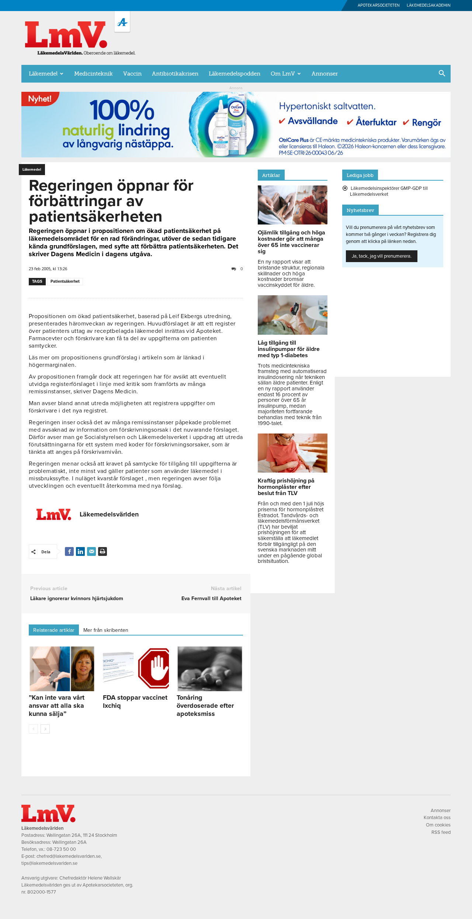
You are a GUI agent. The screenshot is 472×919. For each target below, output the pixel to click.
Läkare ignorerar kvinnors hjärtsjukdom (76, 598)
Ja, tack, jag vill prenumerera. (382, 256)
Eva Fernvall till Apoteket (211, 598)
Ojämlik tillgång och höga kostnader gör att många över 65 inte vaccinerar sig (291, 242)
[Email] (91, 551)
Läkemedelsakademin (429, 5)
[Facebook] (69, 551)
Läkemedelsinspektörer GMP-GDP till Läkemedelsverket (389, 191)
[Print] (102, 551)
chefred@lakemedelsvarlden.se (69, 856)
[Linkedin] (80, 551)
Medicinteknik (93, 73)
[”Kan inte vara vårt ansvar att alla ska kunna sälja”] (62, 668)
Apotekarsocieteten (379, 5)
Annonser (325, 73)
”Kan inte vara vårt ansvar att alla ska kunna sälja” (56, 705)
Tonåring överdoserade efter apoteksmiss (205, 705)
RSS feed (441, 832)
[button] (442, 74)
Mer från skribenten (105, 630)
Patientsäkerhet (65, 281)
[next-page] (45, 729)
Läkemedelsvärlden (109, 514)
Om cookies (438, 825)
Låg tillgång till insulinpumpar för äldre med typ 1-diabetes (289, 349)
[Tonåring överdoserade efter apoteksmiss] (210, 668)
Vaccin (132, 73)
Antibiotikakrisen (175, 73)
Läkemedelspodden (234, 73)
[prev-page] (33, 729)
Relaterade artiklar (53, 630)
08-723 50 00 (61, 849)
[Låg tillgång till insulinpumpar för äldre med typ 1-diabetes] (292, 333)
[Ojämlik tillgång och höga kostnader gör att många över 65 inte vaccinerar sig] (292, 222)
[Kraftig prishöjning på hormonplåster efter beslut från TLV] (292, 470)
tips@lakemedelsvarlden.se (49, 863)
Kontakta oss (437, 818)
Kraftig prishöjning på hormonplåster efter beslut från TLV (286, 487)
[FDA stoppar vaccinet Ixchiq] (136, 668)
